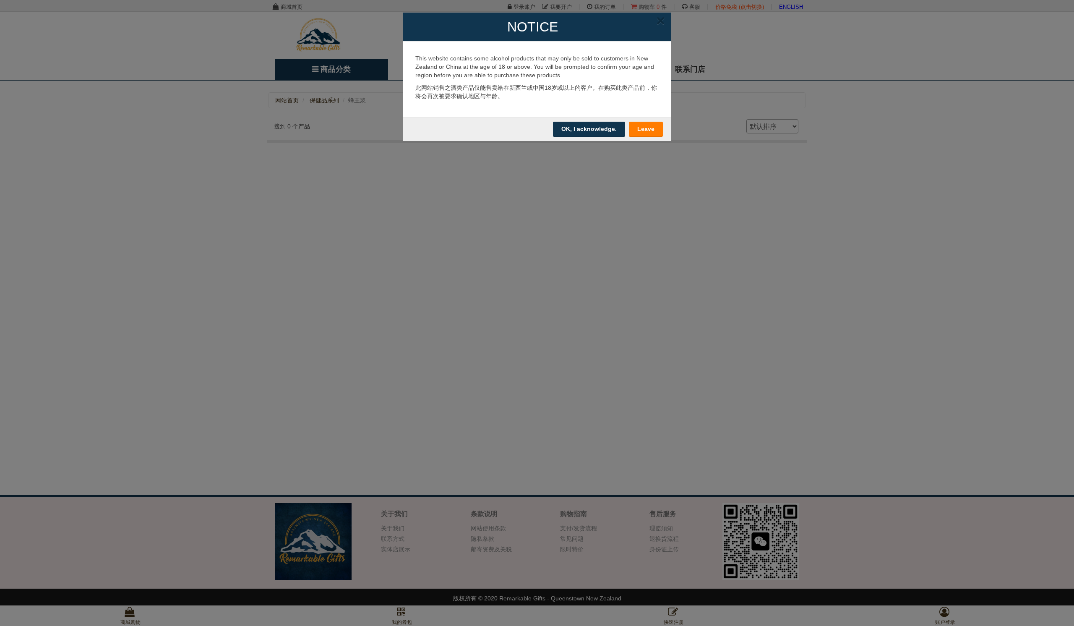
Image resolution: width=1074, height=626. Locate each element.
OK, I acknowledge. (589, 128)
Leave (645, 128)
